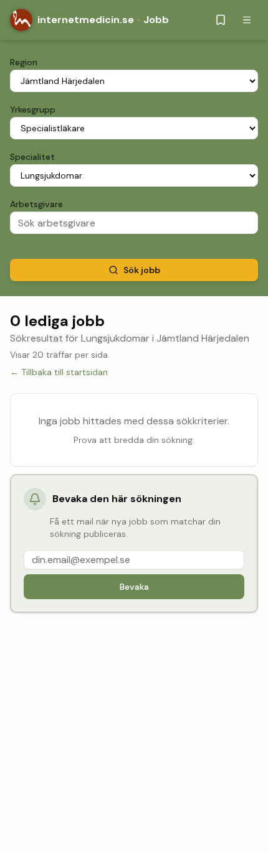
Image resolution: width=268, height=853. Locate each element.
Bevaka (134, 586)
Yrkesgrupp (32, 109)
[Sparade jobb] (220, 19)
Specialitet (32, 156)
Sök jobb (141, 270)
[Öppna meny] (247, 20)
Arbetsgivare (36, 204)
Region (23, 62)
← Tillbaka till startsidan (59, 372)
